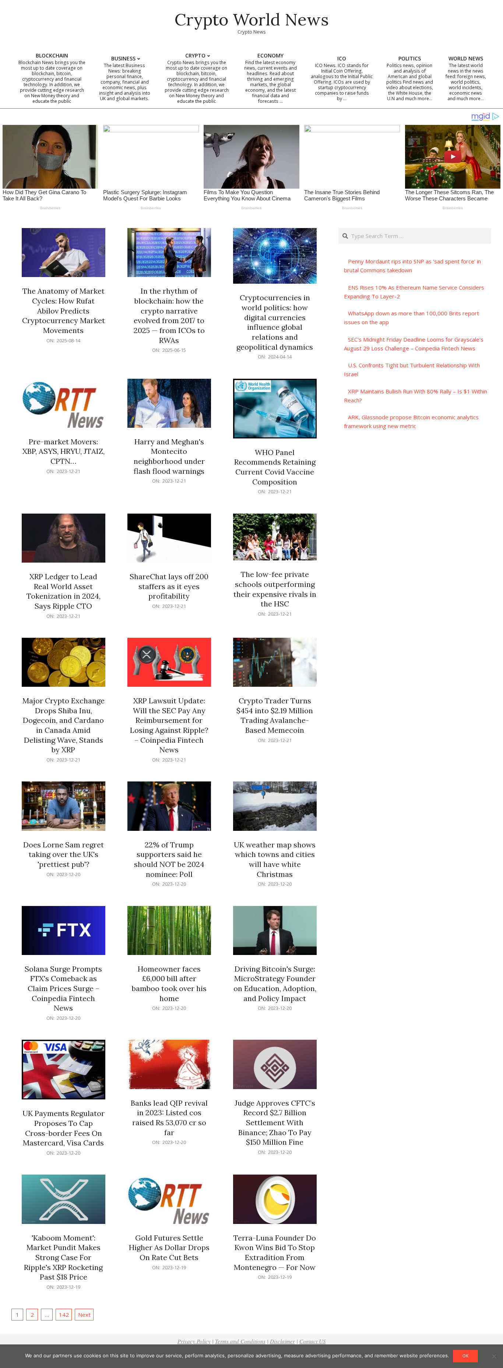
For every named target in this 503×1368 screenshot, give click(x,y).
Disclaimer (282, 1341)
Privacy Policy (194, 1341)
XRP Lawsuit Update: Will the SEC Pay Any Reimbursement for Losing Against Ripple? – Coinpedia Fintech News (169, 725)
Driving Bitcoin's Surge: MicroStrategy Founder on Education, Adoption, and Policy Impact (274, 983)
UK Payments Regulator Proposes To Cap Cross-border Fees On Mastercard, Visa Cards (63, 1128)
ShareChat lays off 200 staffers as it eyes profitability (169, 586)
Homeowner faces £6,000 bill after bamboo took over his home (169, 983)
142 (64, 1314)
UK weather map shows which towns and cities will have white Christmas (275, 859)
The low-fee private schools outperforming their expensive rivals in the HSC (274, 589)
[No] (493, 1356)
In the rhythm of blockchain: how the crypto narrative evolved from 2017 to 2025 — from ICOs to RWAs (169, 315)
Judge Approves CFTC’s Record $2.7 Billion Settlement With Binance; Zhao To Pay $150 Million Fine (275, 1122)
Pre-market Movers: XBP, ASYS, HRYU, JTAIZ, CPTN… (63, 451)
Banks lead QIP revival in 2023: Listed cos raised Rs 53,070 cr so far (169, 1117)
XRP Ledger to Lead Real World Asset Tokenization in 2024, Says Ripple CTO (64, 591)
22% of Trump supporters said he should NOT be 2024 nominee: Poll (169, 859)
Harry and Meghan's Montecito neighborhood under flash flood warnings (169, 456)
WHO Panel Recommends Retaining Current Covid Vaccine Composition (275, 467)
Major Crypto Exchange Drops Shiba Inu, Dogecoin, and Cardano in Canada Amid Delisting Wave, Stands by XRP (63, 725)
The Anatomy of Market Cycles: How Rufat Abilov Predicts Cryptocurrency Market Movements (63, 310)
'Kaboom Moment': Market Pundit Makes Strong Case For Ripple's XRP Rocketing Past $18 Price (63, 1257)
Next (84, 1314)
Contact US (312, 1341)
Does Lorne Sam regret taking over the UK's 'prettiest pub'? (63, 854)
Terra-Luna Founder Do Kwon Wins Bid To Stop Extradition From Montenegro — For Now (274, 1252)
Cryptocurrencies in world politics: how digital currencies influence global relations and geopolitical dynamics (274, 322)
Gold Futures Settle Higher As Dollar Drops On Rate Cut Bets (169, 1247)
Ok (465, 1355)
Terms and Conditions (240, 1341)
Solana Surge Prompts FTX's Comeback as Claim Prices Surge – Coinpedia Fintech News (63, 988)
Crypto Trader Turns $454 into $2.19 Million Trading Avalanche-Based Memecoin (274, 715)
